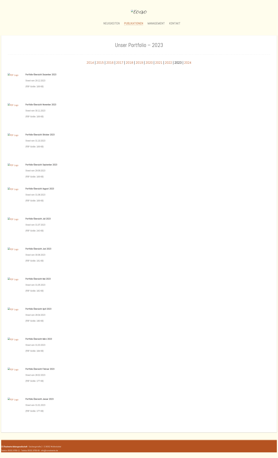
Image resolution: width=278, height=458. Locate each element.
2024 (187, 62)
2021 (158, 62)
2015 (100, 62)
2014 (90, 62)
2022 (168, 62)
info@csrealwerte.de (49, 450)
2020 (149, 62)
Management (156, 23)
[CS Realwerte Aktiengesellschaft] (139, 11)
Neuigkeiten (111, 23)
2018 (129, 62)
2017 (119, 62)
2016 (110, 62)
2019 (139, 62)
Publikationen (133, 23)
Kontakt (174, 23)
